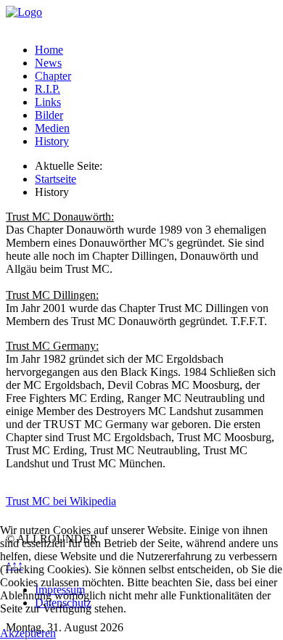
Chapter (53, 76)
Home (49, 50)
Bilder (49, 115)
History (52, 141)
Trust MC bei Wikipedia (61, 501)
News (48, 63)
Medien (52, 128)
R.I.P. (47, 89)
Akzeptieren (28, 633)
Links (48, 102)
